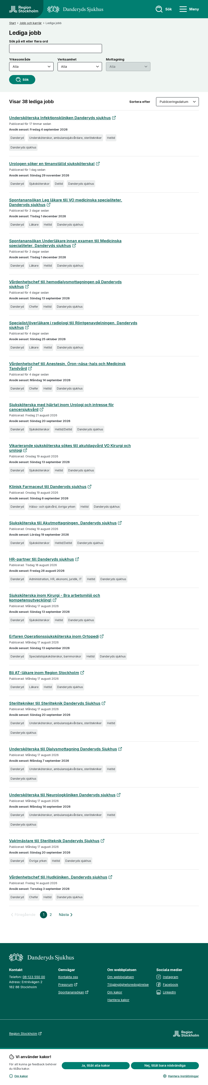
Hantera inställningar (183, 1076)
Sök (26, 80)
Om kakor (21, 1076)
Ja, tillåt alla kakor (96, 1065)
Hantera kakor (118, 1000)
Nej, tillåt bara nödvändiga (165, 1065)
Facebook (170, 985)
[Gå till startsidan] (23, 9)
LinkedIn (169, 992)
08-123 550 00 (34, 977)
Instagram (170, 977)
